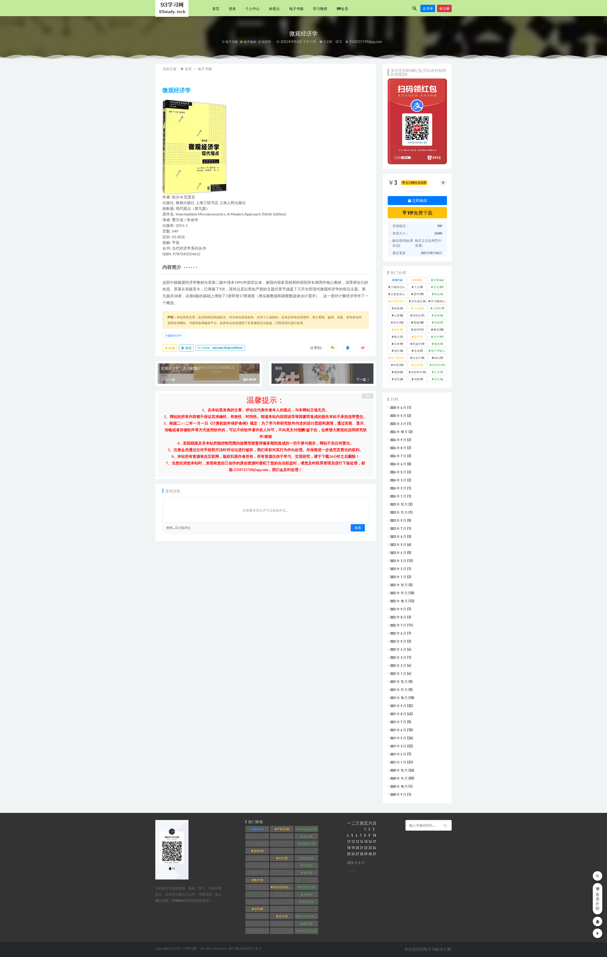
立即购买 (419, 200)
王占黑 (283, 901)
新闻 (307, 880)
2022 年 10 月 (399, 601)
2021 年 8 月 (398, 714)
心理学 (438, 308)
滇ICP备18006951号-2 (244, 948)
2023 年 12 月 (399, 504)
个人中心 (252, 8)
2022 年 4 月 (398, 649)
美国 (398, 372)
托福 (307, 865)
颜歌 (258, 930)
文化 (283, 880)
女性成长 (418, 301)
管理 (258, 909)
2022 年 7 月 (398, 625)
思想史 (418, 315)
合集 (258, 843)
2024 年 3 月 (398, 480)
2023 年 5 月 (398, 544)
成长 (398, 329)
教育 (438, 329)
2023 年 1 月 (398, 577)
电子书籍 (296, 8)
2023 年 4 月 (398, 552)
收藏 (171, 348)
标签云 (274, 8)
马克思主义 (307, 930)
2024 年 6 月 (398, 464)
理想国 (307, 901)
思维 (438, 315)
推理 (418, 329)
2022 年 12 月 (399, 585)
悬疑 (418, 322)
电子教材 (250, 42)
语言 (438, 379)
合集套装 (398, 294)
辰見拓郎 (258, 923)
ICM (418, 280)
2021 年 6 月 (398, 730)
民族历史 (307, 887)
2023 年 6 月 (398, 536)
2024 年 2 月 (398, 488)
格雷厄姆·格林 (283, 887)
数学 (418, 336)
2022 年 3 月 (398, 657)
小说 (418, 308)
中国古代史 (283, 836)
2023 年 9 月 (398, 520)
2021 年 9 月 (398, 706)
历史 (438, 286)
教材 (307, 872)
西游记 (258, 916)
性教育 (307, 858)
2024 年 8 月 (398, 448)
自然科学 (418, 372)
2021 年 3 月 (398, 746)
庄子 (307, 850)
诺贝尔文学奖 (308, 916)
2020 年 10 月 (399, 786)
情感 (438, 322)
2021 (398, 280)
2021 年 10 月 (399, 698)
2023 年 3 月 (398, 561)
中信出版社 (307, 829)
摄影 (283, 872)
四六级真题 (283, 843)
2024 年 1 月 (398, 496)
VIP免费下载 (419, 212)
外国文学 (398, 301)
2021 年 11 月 (399, 689)
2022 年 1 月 (398, 673)
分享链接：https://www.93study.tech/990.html (221, 347)
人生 (418, 286)
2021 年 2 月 (398, 754)
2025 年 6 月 (398, 407)
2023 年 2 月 (398, 569)
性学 (398, 322)
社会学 (418, 357)
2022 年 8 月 (398, 617)
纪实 (418, 364)
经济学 (266, 42)
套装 (258, 850)
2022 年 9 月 (398, 609)
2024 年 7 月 (398, 456)
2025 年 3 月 (398, 423)
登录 (232, 8)
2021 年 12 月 (399, 681)
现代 (398, 350)
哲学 (418, 294)
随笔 (307, 923)
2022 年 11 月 (399, 593)
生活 (418, 350)
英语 (398, 379)
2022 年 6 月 (398, 633)
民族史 (258, 894)
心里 (398, 315)
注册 (446, 8)
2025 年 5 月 (398, 415)
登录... (170, 528)
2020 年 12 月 (399, 770)
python (258, 829)
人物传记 (398, 286)
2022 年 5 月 (398, 641)
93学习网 (189, 948)
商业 (438, 294)
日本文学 (258, 887)
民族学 (418, 343)
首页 (215, 8)
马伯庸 (283, 930)
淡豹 (307, 894)
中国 (438, 280)
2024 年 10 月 (399, 432)
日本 (398, 343)
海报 (188, 348)
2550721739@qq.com (365, 42)
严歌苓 (283, 829)
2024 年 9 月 (398, 440)
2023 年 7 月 (398, 528)
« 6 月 (351, 871)
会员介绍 (597, 901)
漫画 (438, 343)
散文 (398, 336)
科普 (398, 364)
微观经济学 (175, 335)
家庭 (398, 308)
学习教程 (320, 8)
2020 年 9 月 (398, 794)
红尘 (283, 909)
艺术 (438, 372)
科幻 (438, 357)
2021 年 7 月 (398, 722)
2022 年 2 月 (398, 665)
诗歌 (418, 379)
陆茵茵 (283, 923)
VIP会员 (342, 8)
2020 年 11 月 (399, 778)
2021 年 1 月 (398, 762)
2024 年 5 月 (398, 472)
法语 (283, 894)
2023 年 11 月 (399, 512)
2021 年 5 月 (398, 738)
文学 (438, 336)
